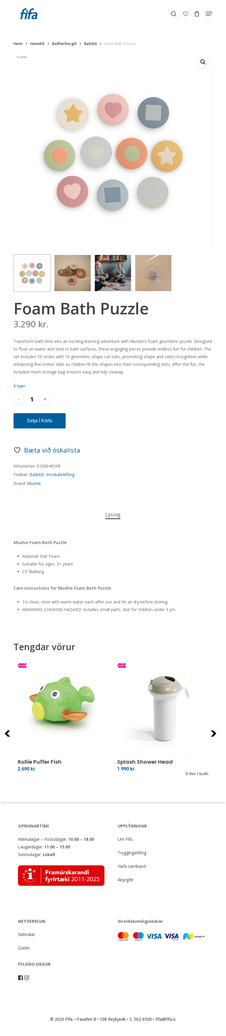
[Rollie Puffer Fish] (63, 708)
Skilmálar (26, 934)
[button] (209, 14)
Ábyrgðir (126, 879)
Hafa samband (132, 866)
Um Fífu (125, 839)
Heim (18, 43)
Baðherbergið (64, 43)
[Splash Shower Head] (162, 708)
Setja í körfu (39, 420)
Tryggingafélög (132, 852)
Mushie (34, 483)
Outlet (24, 948)
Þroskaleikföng (60, 474)
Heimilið (37, 43)
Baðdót (90, 43)
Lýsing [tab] (112, 514)
